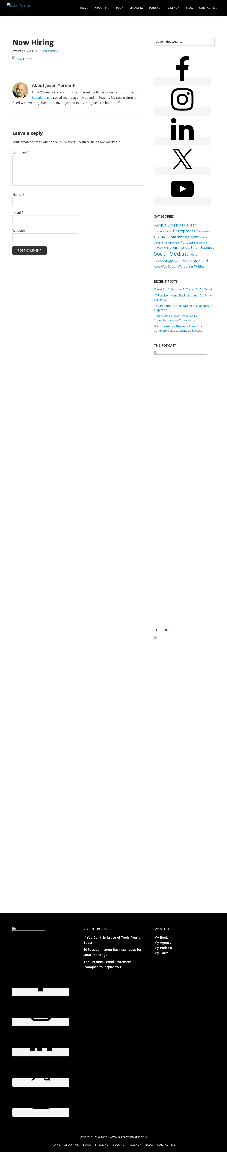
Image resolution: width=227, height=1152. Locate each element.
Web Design (169, 266)
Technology (163, 261)
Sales (187, 248)
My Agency (162, 942)
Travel (176, 261)
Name (18, 194)
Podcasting (200, 242)
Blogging (175, 225)
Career (190, 225)
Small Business (202, 247)
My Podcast (163, 948)
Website (18, 230)
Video (157, 266)
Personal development (167, 242)
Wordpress (185, 266)
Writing (199, 266)
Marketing (180, 237)
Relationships (175, 247)
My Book (161, 937)
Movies (204, 237)
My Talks (161, 953)
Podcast (187, 242)
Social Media (169, 253)
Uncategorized (194, 261)
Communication (163, 231)
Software (191, 254)
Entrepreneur (185, 231)
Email (17, 213)
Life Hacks (162, 237)
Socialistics (40, 97)
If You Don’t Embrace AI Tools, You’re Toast (183, 289)
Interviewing (204, 231)
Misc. (195, 237)
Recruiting (159, 247)
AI (155, 226)
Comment (21, 152)
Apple (161, 225)
